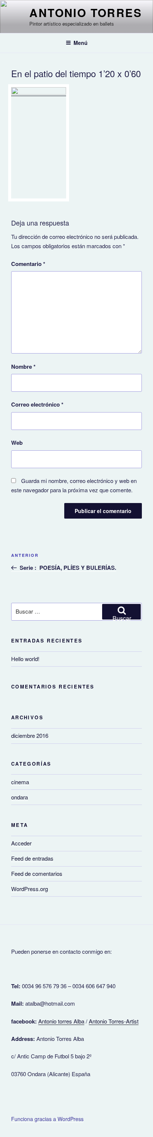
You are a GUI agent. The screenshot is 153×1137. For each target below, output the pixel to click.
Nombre (23, 366)
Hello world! (25, 659)
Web (17, 442)
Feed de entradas (32, 858)
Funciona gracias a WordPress (47, 1119)
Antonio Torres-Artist (114, 1021)
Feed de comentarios (36, 873)
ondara (19, 797)
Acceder (21, 843)
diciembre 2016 (29, 735)
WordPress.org (29, 889)
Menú (81, 42)
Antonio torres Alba (61, 1021)
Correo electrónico (37, 404)
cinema (20, 782)
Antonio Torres (85, 12)
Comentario (28, 264)
